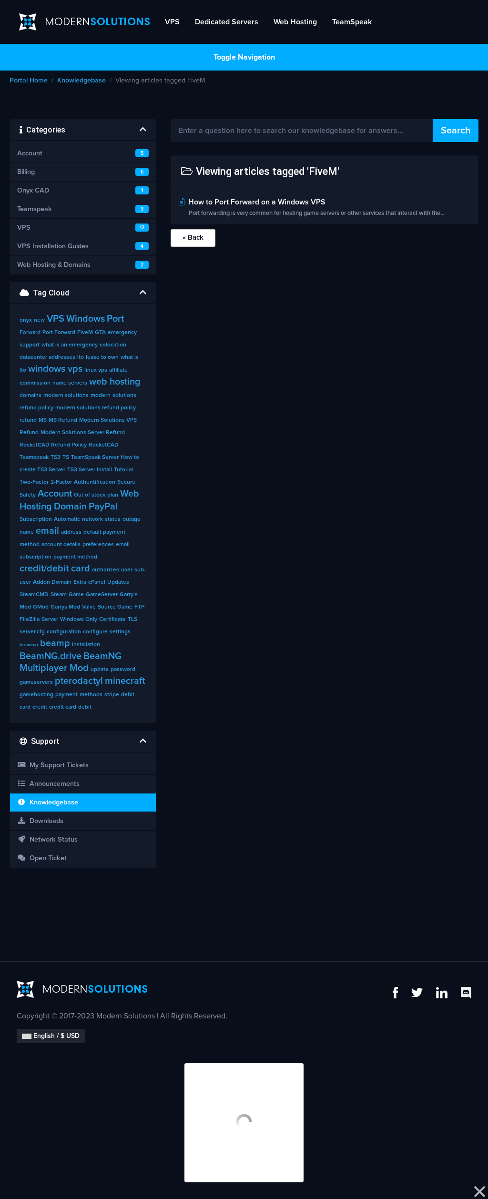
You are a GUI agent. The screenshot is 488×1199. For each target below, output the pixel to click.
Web (129, 493)
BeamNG (102, 656)
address (71, 532)
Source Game (115, 607)
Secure (126, 482)
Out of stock (89, 495)
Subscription (36, 519)
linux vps (95, 370)
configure (95, 632)
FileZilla (30, 619)
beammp (29, 644)
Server (49, 619)
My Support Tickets (57, 765)
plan (112, 495)
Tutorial (123, 470)
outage (131, 519)
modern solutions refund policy (95, 408)
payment (66, 695)
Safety (28, 495)
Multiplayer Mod (54, 668)
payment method (75, 557)
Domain (70, 506)
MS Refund (63, 420)
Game (76, 595)
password (123, 669)
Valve (89, 607)
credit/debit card (55, 568)
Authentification (94, 482)
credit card (62, 707)
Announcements (53, 784)
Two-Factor (34, 482)
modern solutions (66, 395)
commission (35, 383)
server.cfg (32, 632)
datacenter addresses (47, 357)
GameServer (102, 595)
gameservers (36, 682)
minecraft (125, 681)
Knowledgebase (81, 80)
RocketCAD (104, 445)
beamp (55, 643)
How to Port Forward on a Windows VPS (315, 207)
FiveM (85, 332)
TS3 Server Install (89, 470)
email (47, 531)
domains (30, 395)
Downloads (44, 821)
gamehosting (36, 695)
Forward (30, 332)
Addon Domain (52, 582)
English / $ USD (55, 1036)
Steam (59, 595)
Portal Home (29, 80)
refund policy (36, 408)
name (27, 532)
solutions (124, 395)
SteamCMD (34, 595)
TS (65, 457)
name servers (69, 383)
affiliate (118, 370)
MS (43, 420)
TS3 (56, 457)
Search (455, 130)
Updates (118, 582)
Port (115, 319)
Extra (79, 582)
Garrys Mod (65, 607)
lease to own (102, 357)
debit (85, 707)
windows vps (55, 369)
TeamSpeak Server (95, 457)
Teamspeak (34, 457)
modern (101, 395)
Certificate (112, 619)
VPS (172, 22)
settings (120, 632)
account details (61, 545)
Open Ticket (46, 858)
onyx (26, 320)
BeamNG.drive (50, 656)
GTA (100, 332)
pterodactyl (79, 681)
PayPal (103, 506)
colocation (113, 345)
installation (86, 645)
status (113, 519)
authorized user (112, 570)
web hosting (115, 381)
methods (91, 695)
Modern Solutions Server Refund (83, 433)
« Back (193, 237)
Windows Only (78, 619)
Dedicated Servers (226, 22)
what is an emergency (69, 345)
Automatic (67, 519)
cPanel (96, 582)
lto (80, 357)
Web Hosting (295, 22)
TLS (132, 619)
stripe (111, 695)
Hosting (36, 506)
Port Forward (58, 332)
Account (55, 493)
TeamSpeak (352, 22)
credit (39, 707)
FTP (139, 607)
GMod (41, 607)
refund (28, 420)
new (39, 320)
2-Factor (61, 482)
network (92, 519)
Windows (85, 319)
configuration (64, 632)
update (100, 669)
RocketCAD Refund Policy (53, 445)
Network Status (52, 839)
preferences (98, 545)
